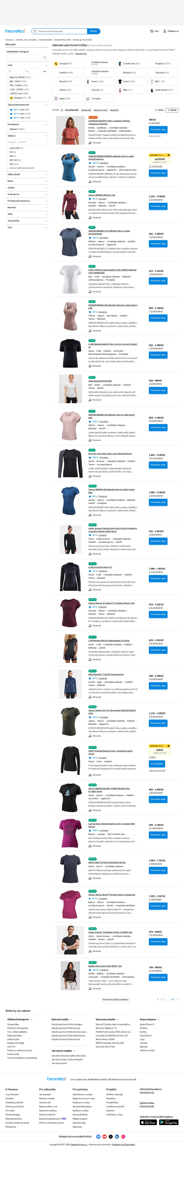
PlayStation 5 (146, 1035)
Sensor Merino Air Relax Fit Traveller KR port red (111, 603)
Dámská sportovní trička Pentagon (66, 1024)
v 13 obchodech (156, 199)
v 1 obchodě (154, 123)
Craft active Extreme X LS (100, 567)
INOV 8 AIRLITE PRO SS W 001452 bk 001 (107, 862)
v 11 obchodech (156, 458)
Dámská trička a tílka (62, 40)
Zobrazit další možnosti (20, 168)
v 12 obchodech (156, 311)
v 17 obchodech (156, 572)
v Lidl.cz (152, 757)
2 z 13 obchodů (155, 166)
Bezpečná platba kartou (50, 1118)
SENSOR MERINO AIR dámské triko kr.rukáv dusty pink (111, 416)
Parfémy (143, 1028)
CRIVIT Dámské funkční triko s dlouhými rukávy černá (110, 752)
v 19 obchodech (156, 495)
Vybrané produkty (106, 1019)
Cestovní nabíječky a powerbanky (22, 1058)
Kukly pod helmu (14, 1035)
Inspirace (110, 1110)
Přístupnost (10, 1126)
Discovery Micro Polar (105, 1046)
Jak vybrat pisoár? (59, 1063)
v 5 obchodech (155, 899)
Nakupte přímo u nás (48, 1106)
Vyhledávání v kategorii (18, 51)
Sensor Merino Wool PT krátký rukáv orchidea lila (111, 894)
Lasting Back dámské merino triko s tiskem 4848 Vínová (111, 825)
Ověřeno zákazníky (114, 1094)
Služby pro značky (81, 1110)
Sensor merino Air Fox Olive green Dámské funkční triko (112, 712)
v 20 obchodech (156, 792)
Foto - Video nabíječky (17, 1032)
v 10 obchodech (156, 274)
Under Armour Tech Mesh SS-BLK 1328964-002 (110, 932)
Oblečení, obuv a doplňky (26, 40)
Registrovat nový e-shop (84, 1098)
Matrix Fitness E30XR (105, 1039)
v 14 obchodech (156, 237)
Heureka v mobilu (46, 1098)
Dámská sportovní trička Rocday (65, 1028)
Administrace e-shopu (82, 1094)
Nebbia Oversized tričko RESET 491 (105, 966)
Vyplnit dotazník (147, 1106)
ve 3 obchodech (156, 828)
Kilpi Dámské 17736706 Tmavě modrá (106, 674)
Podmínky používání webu (123, 1144)
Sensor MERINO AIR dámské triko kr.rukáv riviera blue (115, 501)
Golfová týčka (13, 1039)
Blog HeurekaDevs (13, 1118)
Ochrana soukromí (47, 1114)
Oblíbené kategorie (18, 1019)
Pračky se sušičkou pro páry (19, 1050)
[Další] (177, 999)
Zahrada (143, 1043)
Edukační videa (79, 1122)
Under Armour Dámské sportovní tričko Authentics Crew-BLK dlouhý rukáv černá (112, 530)
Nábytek (143, 1046)
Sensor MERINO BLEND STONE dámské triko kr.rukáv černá (109, 790)
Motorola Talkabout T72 (106, 1028)
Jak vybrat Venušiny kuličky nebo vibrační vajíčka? (69, 1055)
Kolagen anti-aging (15, 1043)
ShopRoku (110, 1098)
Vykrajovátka (13, 1024)
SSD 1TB (11, 1046)
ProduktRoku (112, 1102)
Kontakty (9, 1098)
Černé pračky (13, 1054)
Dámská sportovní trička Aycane (65, 1039)
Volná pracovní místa (14, 1106)
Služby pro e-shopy (81, 1102)
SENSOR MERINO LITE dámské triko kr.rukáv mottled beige (109, 232)
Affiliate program (80, 1118)
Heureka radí (44, 1102)
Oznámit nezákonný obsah (17, 1122)
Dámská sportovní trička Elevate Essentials (69, 1032)
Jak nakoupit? (45, 1094)
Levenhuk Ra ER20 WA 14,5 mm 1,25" (112, 1035)
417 (172, 999)
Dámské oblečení (45, 40)
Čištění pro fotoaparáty (17, 1028)
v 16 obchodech (156, 643)
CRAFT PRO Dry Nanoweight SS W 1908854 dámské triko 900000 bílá (112, 271)
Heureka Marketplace (82, 1106)
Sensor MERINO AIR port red (101, 195)
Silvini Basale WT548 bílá (100, 381)
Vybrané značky (60, 1019)
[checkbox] (8, 77)
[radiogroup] (27, 114)
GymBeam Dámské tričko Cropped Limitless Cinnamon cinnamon (115, 130)
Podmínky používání (14, 1102)
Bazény (143, 1032)
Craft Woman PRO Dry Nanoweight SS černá (108, 640)
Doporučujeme (148, 1019)
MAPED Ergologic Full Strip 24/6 (110, 1043)
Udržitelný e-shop (114, 1114)
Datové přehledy (80, 1114)
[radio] (8, 109)
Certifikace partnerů (115, 1106)
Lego (142, 1039)
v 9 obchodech (155, 383)
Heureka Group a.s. (79, 1144)
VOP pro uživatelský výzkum (51, 1122)
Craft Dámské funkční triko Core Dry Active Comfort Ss (112, 346)
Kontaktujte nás (147, 1092)
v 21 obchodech (156, 607)
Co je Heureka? (12, 1094)
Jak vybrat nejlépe (61, 1051)
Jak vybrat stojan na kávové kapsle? (67, 1059)
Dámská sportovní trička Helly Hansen (68, 1035)
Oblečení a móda (147, 1050)
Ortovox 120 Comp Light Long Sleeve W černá (110, 453)
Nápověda (77, 1126)
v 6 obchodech (155, 534)
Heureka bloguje (12, 1114)
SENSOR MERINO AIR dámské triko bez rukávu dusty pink (112, 307)
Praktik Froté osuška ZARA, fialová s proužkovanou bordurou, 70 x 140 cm (114, 1032)
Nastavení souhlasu (48, 1110)
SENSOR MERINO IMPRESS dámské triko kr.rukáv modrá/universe (111, 158)
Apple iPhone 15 (147, 1024)
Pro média (9, 1110)
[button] (24, 57)
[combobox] (59, 31)
